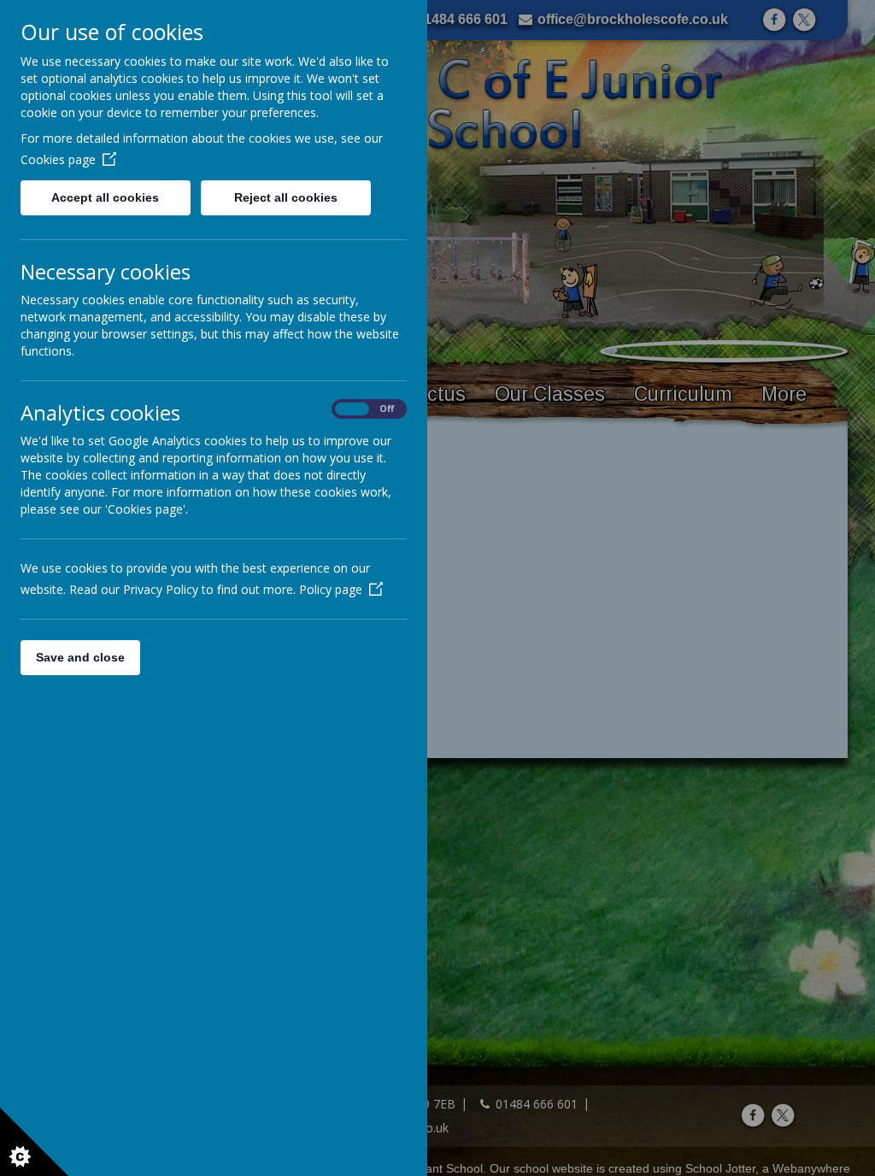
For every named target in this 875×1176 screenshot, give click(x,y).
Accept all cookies (105, 197)
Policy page (330, 589)
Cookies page (58, 159)
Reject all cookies (286, 197)
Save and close (80, 657)
